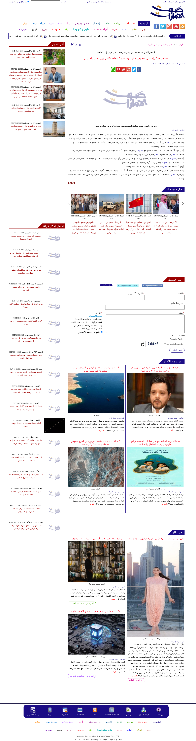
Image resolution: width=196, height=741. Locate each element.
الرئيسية (179, 44)
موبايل (50, 715)
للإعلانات (80, 715)
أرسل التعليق (177, 350)
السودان (140, 150)
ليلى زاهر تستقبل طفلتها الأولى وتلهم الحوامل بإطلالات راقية (155, 538)
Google (11, 2)
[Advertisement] (79, 12)
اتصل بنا (65, 715)
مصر (168, 142)
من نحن (129, 715)
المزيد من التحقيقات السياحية (81, 603)
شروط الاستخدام (95, 316)
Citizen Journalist (112, 715)
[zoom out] (79, 44)
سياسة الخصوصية (33, 715)
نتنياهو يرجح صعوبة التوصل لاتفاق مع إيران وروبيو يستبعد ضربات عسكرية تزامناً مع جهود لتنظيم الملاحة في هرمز (25, 93)
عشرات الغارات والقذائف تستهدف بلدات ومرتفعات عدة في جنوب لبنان (90, 36)
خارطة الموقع (144, 715)
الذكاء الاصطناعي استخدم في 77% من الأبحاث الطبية (96, 611)
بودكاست (159, 715)
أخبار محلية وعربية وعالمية (160, 44)
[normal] (75, 44)
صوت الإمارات (22, 2)
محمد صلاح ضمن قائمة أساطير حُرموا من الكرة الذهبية (96, 538)
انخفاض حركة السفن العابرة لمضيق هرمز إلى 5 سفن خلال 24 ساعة (159, 36)
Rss (95, 715)
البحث (63, 2)
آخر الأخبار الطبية (136, 680)
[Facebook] (152, 287)
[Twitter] (128, 287)
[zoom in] (72, 44)
